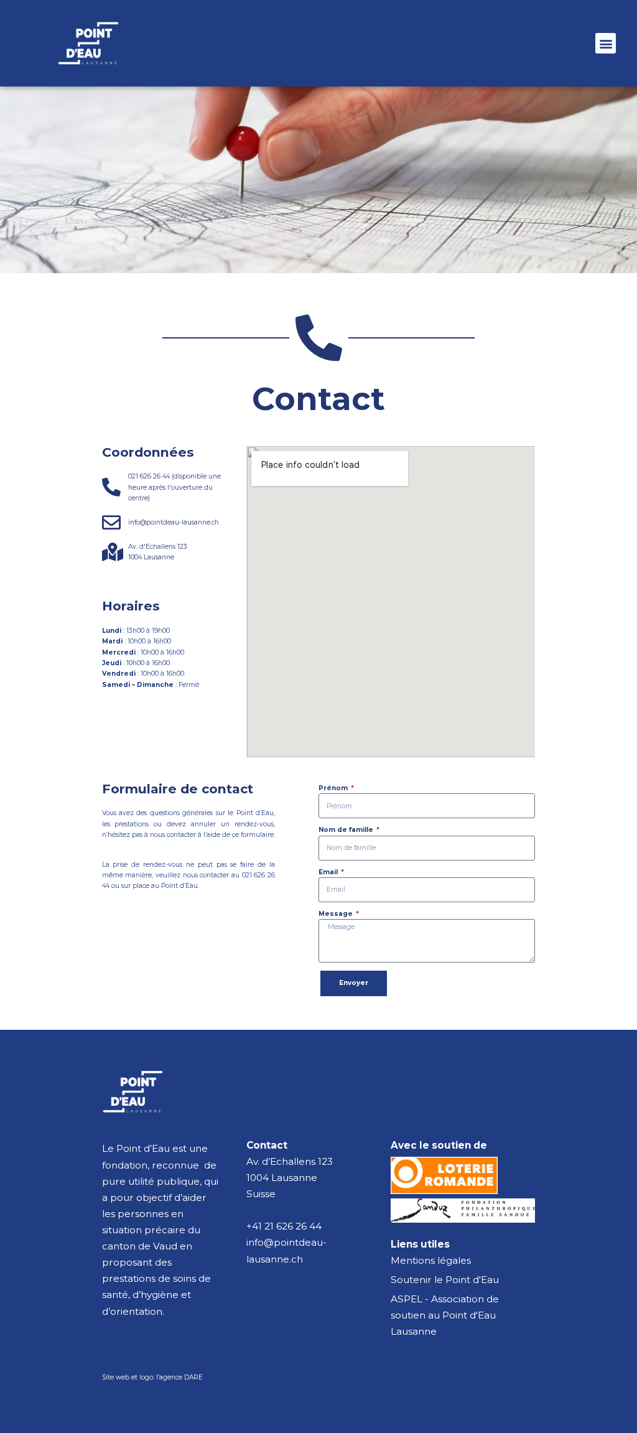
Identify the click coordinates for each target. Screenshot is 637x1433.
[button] (605, 43)
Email (329, 872)
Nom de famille (346, 830)
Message (336, 914)
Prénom (334, 788)
